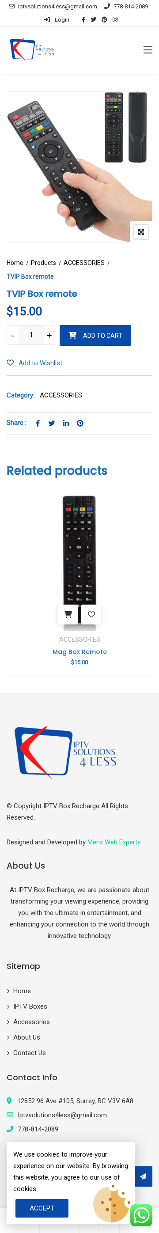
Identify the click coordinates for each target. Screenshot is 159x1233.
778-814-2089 (131, 6)
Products (43, 262)
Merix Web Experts (114, 842)
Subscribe (142, 1176)
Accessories (31, 1022)
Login (61, 19)
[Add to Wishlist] (91, 614)
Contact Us (29, 1053)
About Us (26, 1037)
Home (15, 262)
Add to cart (102, 335)
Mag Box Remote (80, 651)
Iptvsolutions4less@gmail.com (57, 6)
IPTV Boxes (30, 1006)
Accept (42, 1208)
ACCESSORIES (84, 262)
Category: (20, 395)
